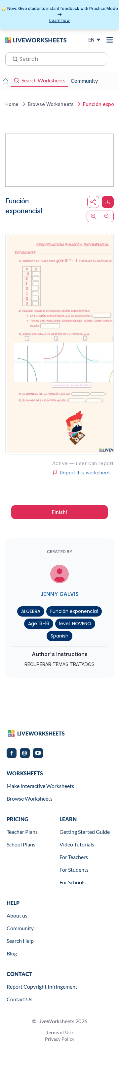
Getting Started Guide (85, 832)
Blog (12, 953)
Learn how (59, 20)
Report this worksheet (85, 472)
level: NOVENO (75, 623)
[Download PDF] (108, 202)
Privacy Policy (59, 1039)
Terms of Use (59, 1032)
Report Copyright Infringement (42, 986)
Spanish (59, 636)
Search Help (20, 940)
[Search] (13, 58)
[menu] (110, 40)
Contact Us (19, 999)
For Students (74, 869)
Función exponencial (74, 611)
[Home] (35, 39)
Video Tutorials (77, 844)
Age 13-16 (38, 623)
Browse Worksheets (30, 798)
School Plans (21, 844)
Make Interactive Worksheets (40, 786)
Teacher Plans (22, 832)
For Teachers (74, 857)
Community (20, 928)
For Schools (73, 882)
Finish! (59, 512)
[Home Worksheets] (5, 80)
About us (17, 915)
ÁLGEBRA (30, 611)
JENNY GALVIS (59, 594)
